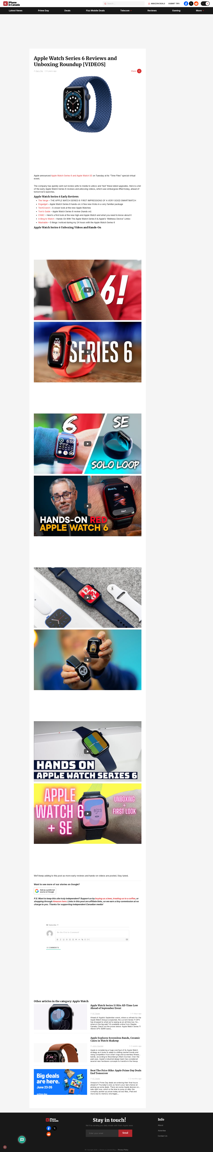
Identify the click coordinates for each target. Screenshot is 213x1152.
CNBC (41, 215)
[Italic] (60, 939)
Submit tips (173, 3)
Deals (67, 10)
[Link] (82, 939)
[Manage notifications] (5, 1147)
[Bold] (57, 939)
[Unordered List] (73, 939)
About (160, 1125)
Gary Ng (39, 71)
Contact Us (162, 1136)
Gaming (176, 10)
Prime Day (43, 10)
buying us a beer (103, 898)
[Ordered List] (69, 939)
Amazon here (59, 901)
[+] (88, 939)
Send (125, 1132)
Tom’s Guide (44, 211)
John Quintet (97, 1046)
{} (85, 939)
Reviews (152, 10)
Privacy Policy (123, 1150)
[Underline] (63, 939)
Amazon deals (158, 3)
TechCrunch (44, 208)
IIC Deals (96, 1013)
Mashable (43, 222)
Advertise (162, 1130)
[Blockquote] (76, 939)
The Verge (43, 200)
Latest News (15, 10)
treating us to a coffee (124, 898)
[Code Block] (79, 939)
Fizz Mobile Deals (95, 10)
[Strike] (66, 939)
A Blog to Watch (46, 219)
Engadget (42, 204)
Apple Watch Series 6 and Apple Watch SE (71, 175)
